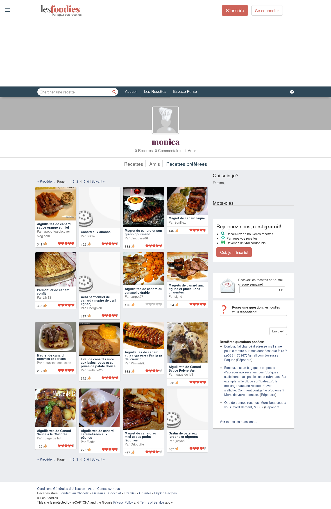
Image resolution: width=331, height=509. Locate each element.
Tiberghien (94, 308)
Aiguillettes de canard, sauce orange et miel (54, 226)
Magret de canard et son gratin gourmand (143, 232)
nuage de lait (184, 374)
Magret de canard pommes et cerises (51, 357)
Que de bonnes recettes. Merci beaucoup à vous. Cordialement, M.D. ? (255, 404)
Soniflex (180, 222)
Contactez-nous (108, 488)
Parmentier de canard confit (53, 291)
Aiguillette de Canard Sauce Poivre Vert (185, 368)
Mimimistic (138, 363)
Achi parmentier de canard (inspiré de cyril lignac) (98, 300)
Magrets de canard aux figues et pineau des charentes (186, 288)
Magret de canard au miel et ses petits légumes (140, 436)
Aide (91, 488)
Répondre (244, 359)
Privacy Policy (123, 502)
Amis (154, 163)
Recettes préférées (186, 163)
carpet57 (137, 296)
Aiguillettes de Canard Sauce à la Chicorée (54, 432)
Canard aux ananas (96, 232)
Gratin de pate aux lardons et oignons (183, 435)
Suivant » (98, 181)
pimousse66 (139, 238)
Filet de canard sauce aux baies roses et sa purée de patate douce (98, 362)
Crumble (145, 493)
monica (165, 141)
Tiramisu (130, 493)
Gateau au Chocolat (106, 493)
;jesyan (180, 441)
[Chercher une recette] (114, 92)
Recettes (133, 163)
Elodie (91, 441)
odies (41, 9)
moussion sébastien (57, 362)
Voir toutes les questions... (238, 421)
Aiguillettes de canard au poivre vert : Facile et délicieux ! (143, 355)
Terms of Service (152, 502)
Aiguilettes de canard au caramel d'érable (143, 290)
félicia (91, 236)
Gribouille (137, 444)
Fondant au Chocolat (74, 493)
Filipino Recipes (165, 493)
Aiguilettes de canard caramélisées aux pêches (97, 434)
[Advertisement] (165, 51)
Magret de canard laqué (187, 218)
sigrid (178, 296)
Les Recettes (155, 91)
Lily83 (47, 297)
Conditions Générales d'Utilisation (61, 488)
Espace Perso (185, 91)
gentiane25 (95, 370)
